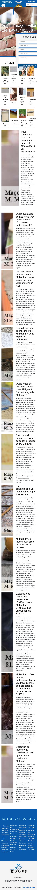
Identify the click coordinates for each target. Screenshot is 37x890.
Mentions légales (29, 887)
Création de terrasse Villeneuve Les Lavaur (5, 849)
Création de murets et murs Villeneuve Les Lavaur (5, 839)
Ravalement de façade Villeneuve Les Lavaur (23, 833)
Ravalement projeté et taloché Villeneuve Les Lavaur (32, 845)
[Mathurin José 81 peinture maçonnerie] (18, 868)
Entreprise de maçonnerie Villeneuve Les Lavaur (31, 834)
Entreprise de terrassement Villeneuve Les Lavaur (14, 830)
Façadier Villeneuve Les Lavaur (22, 841)
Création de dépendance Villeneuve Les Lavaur (5, 829)
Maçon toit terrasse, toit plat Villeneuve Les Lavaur (13, 840)
